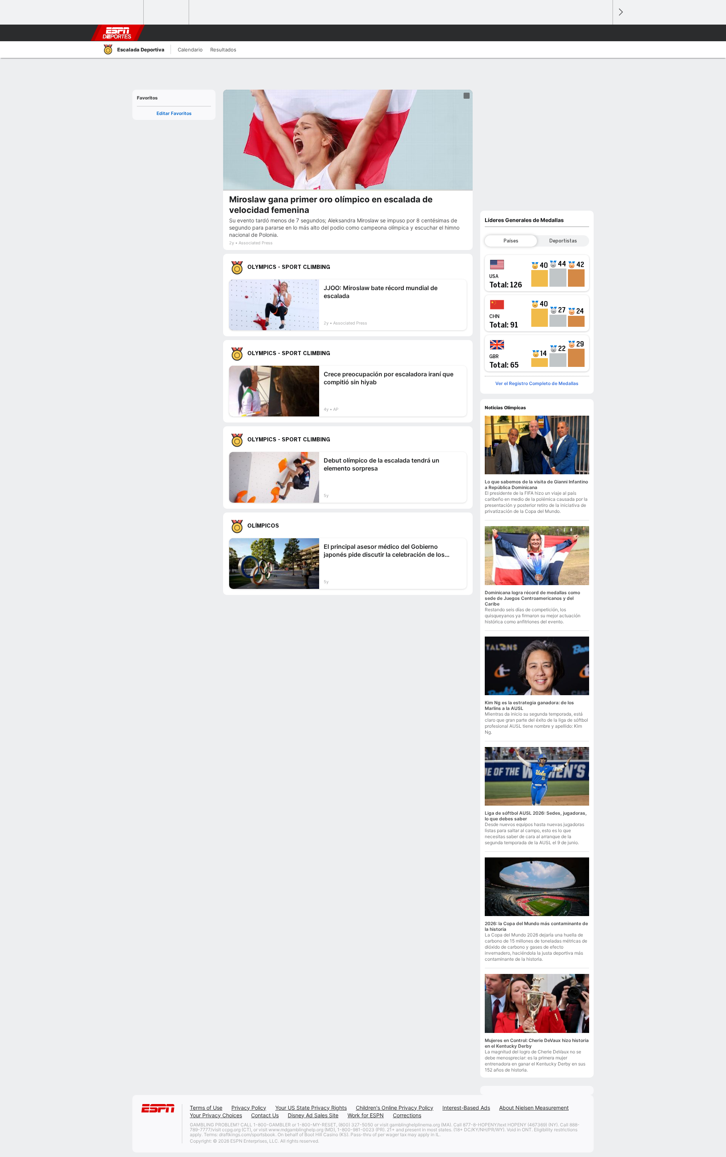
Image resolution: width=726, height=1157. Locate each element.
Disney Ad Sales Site (313, 1115)
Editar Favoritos (174, 113)
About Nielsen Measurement (534, 1107)
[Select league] (121, 12)
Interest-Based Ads (466, 1107)
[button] (603, 33)
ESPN (116, 33)
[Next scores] (620, 12)
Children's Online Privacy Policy (394, 1107)
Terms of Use (206, 1107)
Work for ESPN (365, 1115)
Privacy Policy (248, 1107)
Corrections (407, 1115)
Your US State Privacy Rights (311, 1107)
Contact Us (265, 1115)
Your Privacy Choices (216, 1115)
